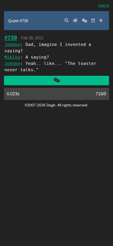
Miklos (12, 57)
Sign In (103, 5)
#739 (10, 37)
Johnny (12, 44)
